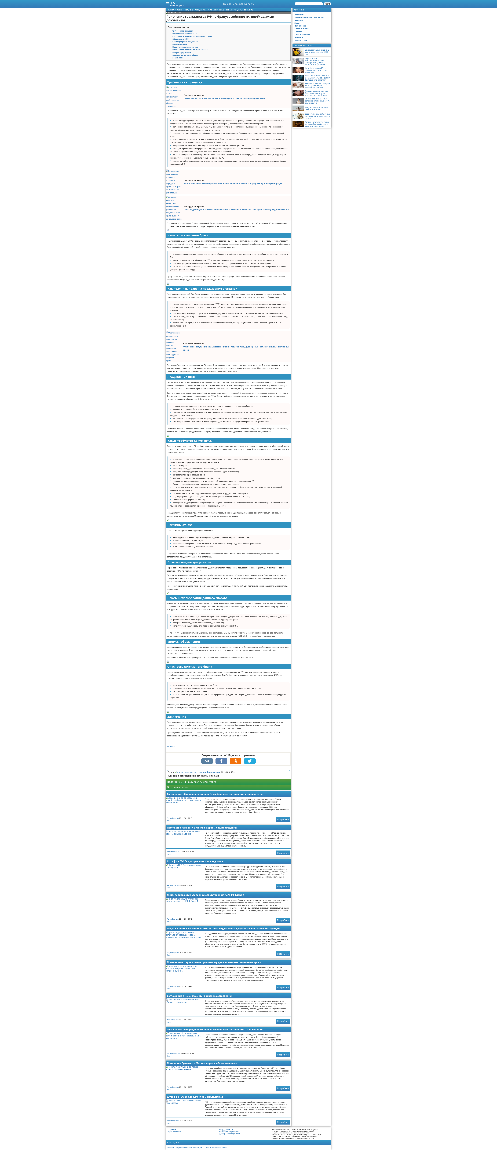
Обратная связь (174, 1131)
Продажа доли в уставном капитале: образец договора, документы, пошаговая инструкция (223, 928)
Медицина (299, 14)
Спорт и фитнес (301, 28)
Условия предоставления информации (184, 1147)
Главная (227, 3)
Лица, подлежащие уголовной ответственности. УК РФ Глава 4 (205, 894)
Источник (171, 746)
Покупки (298, 37)
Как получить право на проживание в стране (192, 36)
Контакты (249, 3)
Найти (327, 4)
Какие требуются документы (185, 41)
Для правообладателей (229, 1134)
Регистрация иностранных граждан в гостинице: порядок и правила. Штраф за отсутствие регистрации (233, 183)
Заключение (178, 58)
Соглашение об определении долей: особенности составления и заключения (215, 794)
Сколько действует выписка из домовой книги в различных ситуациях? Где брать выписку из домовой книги (236, 209)
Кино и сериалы (302, 34)
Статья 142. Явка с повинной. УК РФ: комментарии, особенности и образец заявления (224, 98)
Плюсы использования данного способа (190, 50)
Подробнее (283, 819)
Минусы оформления (181, 52)
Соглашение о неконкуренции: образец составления (199, 995)
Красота (298, 31)
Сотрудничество (226, 1129)
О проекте (238, 3)
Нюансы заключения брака (184, 33)
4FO (172, 2)
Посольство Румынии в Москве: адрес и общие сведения (202, 827)
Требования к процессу (182, 31)
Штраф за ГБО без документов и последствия (195, 861)
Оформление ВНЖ (180, 39)
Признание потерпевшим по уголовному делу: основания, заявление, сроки (214, 962)
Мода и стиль (300, 40)
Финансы (298, 20)
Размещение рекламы (229, 1131)
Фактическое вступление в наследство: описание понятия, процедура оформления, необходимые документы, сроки (236, 348)
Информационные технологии (309, 17)
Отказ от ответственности (215, 1147)
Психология (300, 26)
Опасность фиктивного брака (185, 55)
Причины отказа (179, 44)
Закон (169, 820)
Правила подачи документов (185, 47)
